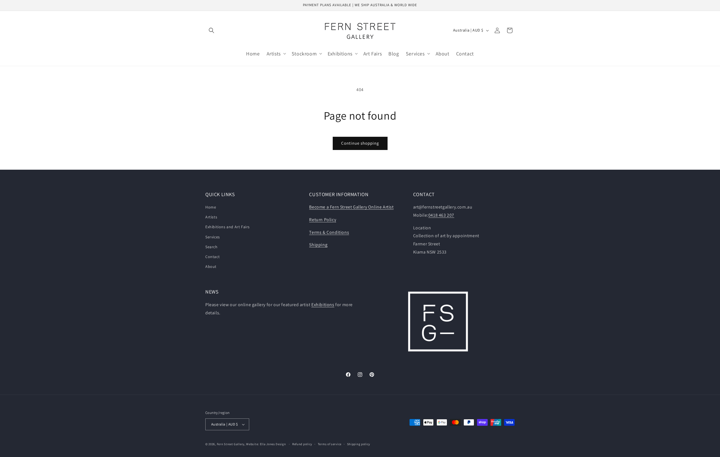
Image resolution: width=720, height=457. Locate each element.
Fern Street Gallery (230, 444)
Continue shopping (360, 143)
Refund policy (302, 444)
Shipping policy (358, 444)
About (211, 266)
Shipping (318, 245)
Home (210, 207)
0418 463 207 (441, 215)
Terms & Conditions (329, 232)
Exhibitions (322, 305)
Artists (211, 216)
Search (211, 246)
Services (212, 236)
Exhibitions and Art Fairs (227, 226)
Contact (212, 256)
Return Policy (322, 220)
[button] (211, 30)
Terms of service (329, 444)
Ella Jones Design (273, 444)
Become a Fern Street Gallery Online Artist (351, 207)
